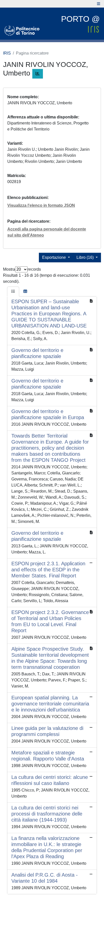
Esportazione (54, 257)
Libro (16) (85, 257)
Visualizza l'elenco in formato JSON (41, 205)
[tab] (13, 292)
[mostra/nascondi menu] (98, 3)
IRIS (7, 53)
